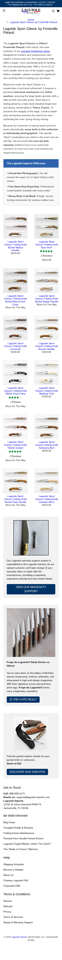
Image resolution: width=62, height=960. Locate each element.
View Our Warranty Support (31, 589)
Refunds (8, 906)
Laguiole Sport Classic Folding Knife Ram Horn (46, 244)
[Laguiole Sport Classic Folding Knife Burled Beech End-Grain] (15, 280)
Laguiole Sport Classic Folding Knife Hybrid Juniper (15, 445)
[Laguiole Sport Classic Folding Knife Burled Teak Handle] (15, 481)
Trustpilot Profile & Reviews (18, 827)
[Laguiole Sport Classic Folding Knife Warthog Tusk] (46, 372)
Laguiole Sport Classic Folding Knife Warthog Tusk (46, 390)
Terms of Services (13, 917)
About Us (8, 875)
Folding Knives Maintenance (18, 833)
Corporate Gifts (11, 885)
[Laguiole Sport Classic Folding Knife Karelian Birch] (46, 481)
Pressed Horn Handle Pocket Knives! (23, 838)
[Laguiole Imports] (31, 11)
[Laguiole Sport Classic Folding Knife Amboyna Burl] (46, 426)
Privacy (7, 911)
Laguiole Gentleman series (35, 51)
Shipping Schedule (13, 864)
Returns (7, 901)
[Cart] (57, 11)
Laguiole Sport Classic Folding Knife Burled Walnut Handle (15, 246)
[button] (53, 11)
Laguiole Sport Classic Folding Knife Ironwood (15, 346)
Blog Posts (9, 822)
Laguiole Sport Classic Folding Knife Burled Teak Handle (15, 499)
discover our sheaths (27, 771)
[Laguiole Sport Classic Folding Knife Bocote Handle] (46, 328)
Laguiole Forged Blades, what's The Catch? (27, 843)
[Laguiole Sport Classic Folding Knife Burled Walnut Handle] (15, 226)
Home (31, 19)
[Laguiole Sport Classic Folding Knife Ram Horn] (46, 226)
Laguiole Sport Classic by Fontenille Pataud (33, 22)
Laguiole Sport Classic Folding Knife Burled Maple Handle (46, 298)
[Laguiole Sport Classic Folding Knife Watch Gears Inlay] (15, 372)
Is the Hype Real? (23, 699)
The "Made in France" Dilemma (20, 849)
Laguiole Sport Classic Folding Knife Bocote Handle (46, 346)
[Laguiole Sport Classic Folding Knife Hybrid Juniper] (15, 426)
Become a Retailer (13, 869)
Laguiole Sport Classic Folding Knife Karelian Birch (46, 499)
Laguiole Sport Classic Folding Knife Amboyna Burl (46, 445)
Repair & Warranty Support (18, 922)
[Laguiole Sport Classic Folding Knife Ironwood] (15, 328)
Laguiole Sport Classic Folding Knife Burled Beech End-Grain (15, 300)
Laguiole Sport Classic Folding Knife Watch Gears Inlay (15, 390)
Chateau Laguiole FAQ (15, 880)
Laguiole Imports (19, 937)
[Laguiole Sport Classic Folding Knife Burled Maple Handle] (46, 280)
